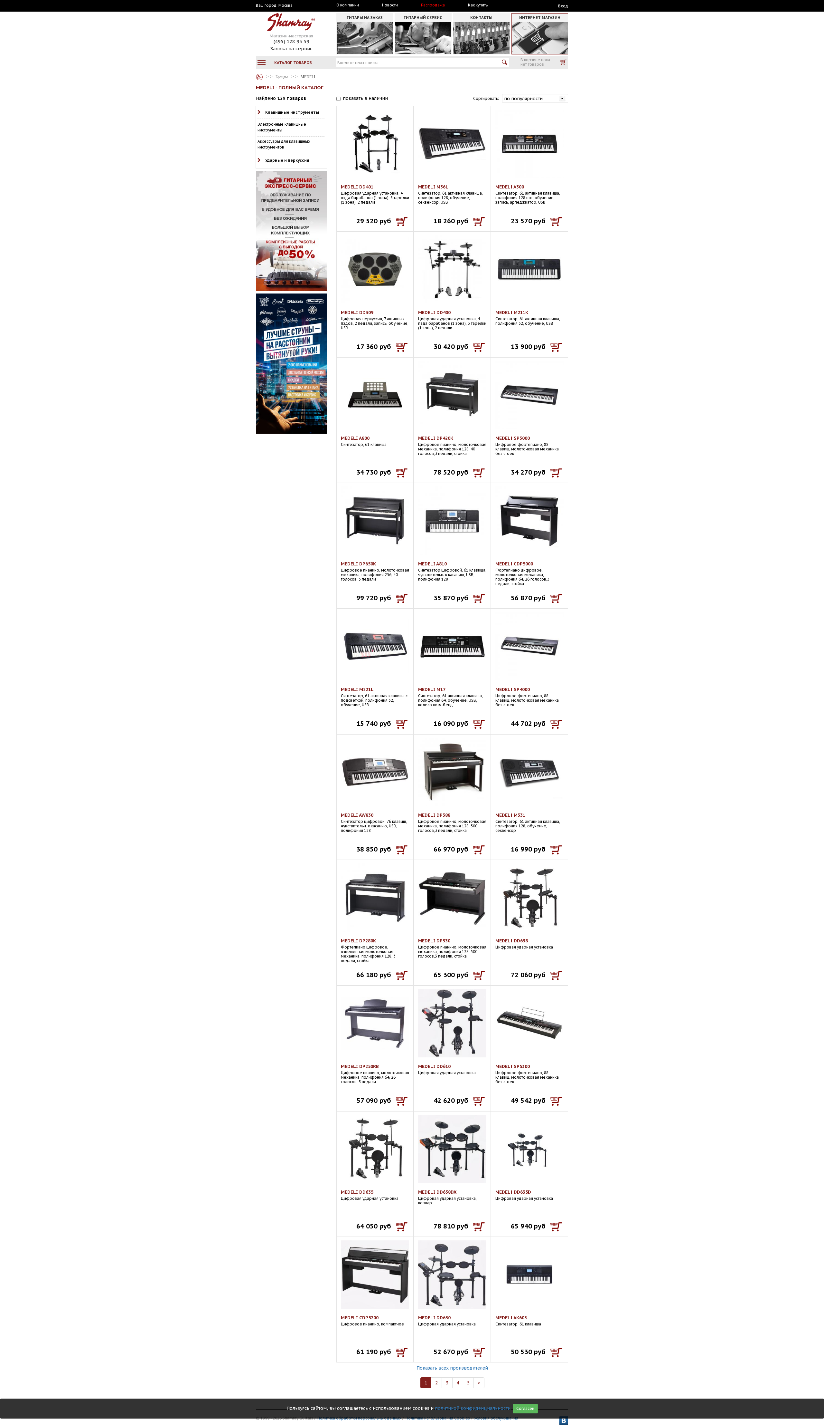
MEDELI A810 (432, 563)
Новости (390, 5)
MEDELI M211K (511, 312)
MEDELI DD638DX (437, 1192)
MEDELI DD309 (357, 312)
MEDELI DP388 (434, 815)
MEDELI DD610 (434, 1066)
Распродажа (433, 5)
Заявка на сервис (291, 48)
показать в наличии (365, 98)
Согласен (525, 1408)
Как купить (478, 5)
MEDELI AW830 (357, 815)
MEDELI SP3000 (512, 438)
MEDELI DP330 (434, 940)
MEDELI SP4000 (512, 689)
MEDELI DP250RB (360, 1066)
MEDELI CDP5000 (514, 563)
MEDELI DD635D (513, 1192)
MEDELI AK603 (511, 1317)
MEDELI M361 (433, 186)
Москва (285, 5)
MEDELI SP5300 (512, 1066)
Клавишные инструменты (292, 112)
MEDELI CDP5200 (360, 1317)
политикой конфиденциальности (472, 1408)
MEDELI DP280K (358, 940)
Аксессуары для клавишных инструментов (284, 144)
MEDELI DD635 (357, 1192)
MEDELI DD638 (511, 940)
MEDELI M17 (431, 689)
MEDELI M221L (357, 689)
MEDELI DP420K (435, 438)
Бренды (259, 77)
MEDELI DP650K (358, 563)
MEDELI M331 (510, 815)
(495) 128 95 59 (291, 41)
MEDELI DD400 (434, 312)
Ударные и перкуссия (287, 160)
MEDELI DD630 (434, 1317)
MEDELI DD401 (357, 186)
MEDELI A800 (355, 438)
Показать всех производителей (452, 1368)
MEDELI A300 (509, 186)
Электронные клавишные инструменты (282, 127)
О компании (347, 5)
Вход (563, 6)
